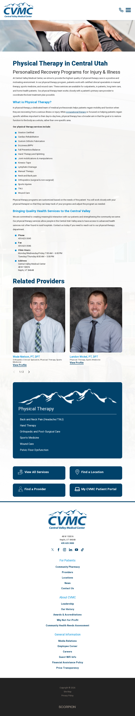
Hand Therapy (28, 425)
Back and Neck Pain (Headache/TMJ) (42, 419)
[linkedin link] (70, 549)
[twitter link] (52, 549)
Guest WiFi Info (67, 657)
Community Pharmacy (67, 567)
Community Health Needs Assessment (67, 625)
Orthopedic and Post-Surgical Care (40, 431)
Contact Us (67, 588)
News (68, 583)
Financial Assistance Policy (67, 662)
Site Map (67, 692)
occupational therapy (76, 112)
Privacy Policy (67, 695)
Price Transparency (67, 668)
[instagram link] (64, 549)
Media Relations (67, 641)
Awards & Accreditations (67, 614)
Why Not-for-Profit (67, 620)
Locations (67, 577)
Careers (67, 651)
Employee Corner (67, 646)
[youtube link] (76, 549)
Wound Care (27, 443)
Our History (67, 609)
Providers (67, 572)
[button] (128, 10)
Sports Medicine (29, 437)
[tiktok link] (82, 549)
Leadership (67, 603)
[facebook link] (58, 549)
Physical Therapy (36, 408)
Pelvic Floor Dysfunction (34, 450)
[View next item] (29, 372)
